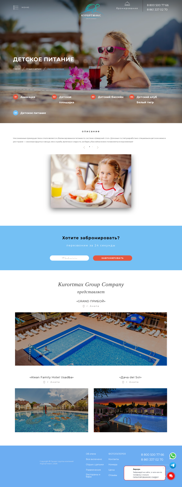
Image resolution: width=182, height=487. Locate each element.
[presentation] (84, 147)
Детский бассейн (110, 97)
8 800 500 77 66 (158, 5)
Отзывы (112, 475)
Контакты (113, 459)
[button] (89, 147)
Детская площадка (66, 99)
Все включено (94, 459)
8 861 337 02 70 (157, 9)
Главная (16, 69)
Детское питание (33, 113)
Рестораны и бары (93, 476)
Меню (25, 7)
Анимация (27, 97)
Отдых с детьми (33, 69)
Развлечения (93, 470)
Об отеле (91, 454)
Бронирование (127, 8)
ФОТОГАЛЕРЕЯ (117, 454)
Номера (112, 465)
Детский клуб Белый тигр (147, 99)
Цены (111, 470)
